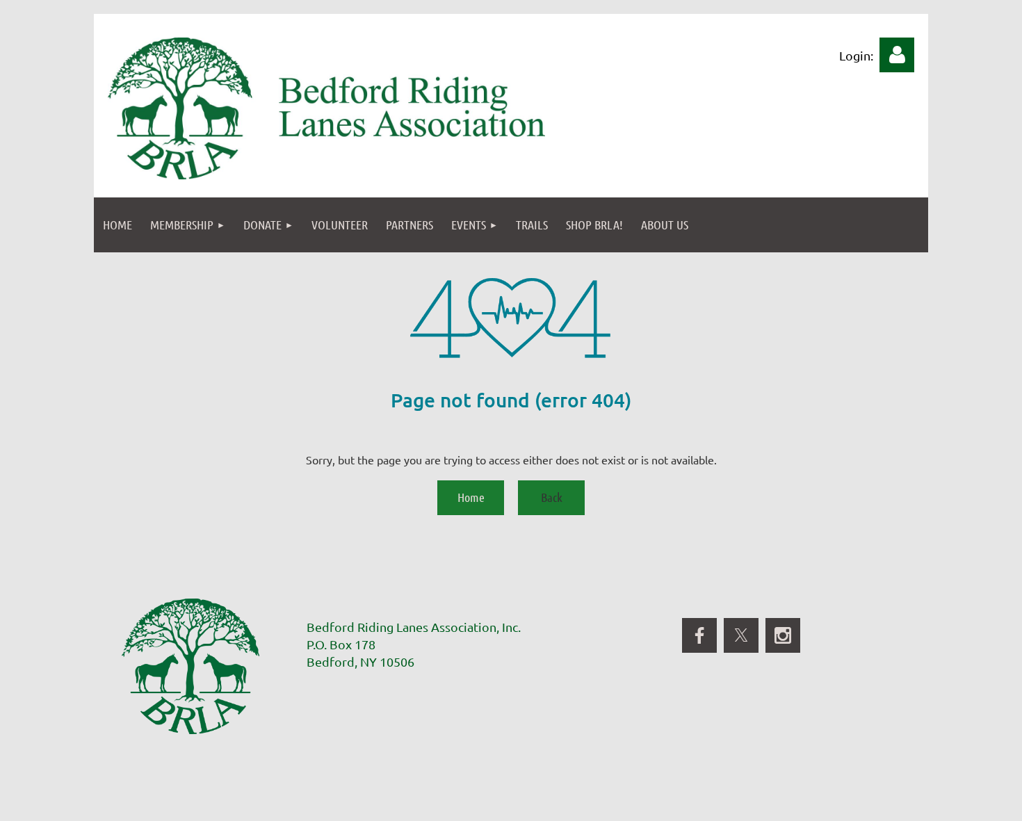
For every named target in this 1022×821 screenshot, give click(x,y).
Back (551, 497)
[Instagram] (782, 635)
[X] (741, 635)
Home (471, 497)
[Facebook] (699, 635)
